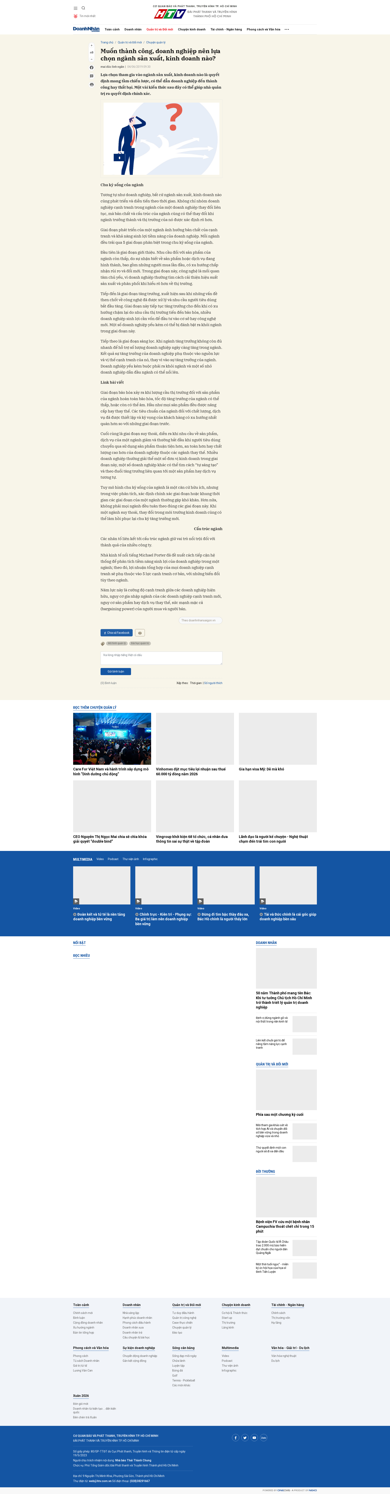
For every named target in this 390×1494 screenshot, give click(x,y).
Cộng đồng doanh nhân (88, 1322)
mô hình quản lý (117, 643)
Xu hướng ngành (83, 1327)
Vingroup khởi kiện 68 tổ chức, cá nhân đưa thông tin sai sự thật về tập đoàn (192, 839)
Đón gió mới (80, 1403)
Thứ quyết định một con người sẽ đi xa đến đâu (271, 1149)
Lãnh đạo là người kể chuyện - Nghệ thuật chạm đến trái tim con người (273, 839)
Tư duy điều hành (183, 1313)
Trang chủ (107, 42)
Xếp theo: (182, 683)
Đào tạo (177, 1332)
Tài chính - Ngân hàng (226, 29)
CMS (283, 1490)
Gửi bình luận (116, 671)
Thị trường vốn (280, 1317)
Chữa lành (178, 1360)
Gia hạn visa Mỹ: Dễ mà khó (261, 769)
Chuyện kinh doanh (192, 29)
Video (100, 859)
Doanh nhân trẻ (132, 1332)
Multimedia (82, 859)
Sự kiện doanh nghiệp (139, 1348)
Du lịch (275, 1360)
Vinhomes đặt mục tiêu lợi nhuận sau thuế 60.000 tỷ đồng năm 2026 (191, 771)
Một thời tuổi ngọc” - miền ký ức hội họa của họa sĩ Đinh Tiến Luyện (272, 1268)
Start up (227, 1317)
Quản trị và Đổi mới (159, 29)
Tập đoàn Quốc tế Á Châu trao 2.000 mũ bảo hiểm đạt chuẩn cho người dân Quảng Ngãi (272, 1247)
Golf (175, 1375)
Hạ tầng (276, 1322)
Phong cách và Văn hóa (263, 29)
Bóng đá (177, 1370)
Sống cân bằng (183, 1348)
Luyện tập (178, 1365)
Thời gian (196, 683)
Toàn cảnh (112, 29)
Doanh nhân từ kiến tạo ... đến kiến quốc (94, 1410)
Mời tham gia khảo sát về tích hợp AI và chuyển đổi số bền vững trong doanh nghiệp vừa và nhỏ (272, 1130)
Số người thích (213, 683)
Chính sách (278, 1313)
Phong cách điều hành (137, 1322)
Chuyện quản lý (156, 42)
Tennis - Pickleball (183, 1380)
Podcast (113, 859)
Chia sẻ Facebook (118, 632)
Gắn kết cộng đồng (134, 1360)
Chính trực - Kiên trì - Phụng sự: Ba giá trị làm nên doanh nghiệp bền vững (163, 919)
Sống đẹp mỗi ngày (184, 1356)
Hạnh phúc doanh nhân (137, 1317)
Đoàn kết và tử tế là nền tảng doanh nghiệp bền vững (99, 916)
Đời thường (265, 1171)
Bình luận (79, 1317)
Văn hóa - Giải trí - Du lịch (290, 1348)
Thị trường (228, 1322)
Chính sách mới (83, 1313)
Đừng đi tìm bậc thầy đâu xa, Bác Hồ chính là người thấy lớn (223, 916)
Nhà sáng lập (131, 1313)
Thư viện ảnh (130, 859)
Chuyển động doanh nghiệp (140, 1356)
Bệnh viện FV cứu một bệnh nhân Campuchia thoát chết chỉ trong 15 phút (285, 1226)
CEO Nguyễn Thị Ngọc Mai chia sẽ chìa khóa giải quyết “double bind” (110, 839)
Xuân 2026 (81, 1396)
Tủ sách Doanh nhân (86, 1360)
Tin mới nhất (87, 16)
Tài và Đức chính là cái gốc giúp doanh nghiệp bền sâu (288, 916)
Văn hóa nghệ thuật (283, 1356)
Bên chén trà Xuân (85, 1417)
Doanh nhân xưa (133, 1327)
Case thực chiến (182, 1322)
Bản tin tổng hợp (83, 1332)
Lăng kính (228, 1327)
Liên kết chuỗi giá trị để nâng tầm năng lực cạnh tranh (271, 1044)
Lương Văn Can (83, 1370)
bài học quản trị (140, 643)
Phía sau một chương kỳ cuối (279, 1114)
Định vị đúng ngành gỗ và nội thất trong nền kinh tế (272, 1019)
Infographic (150, 859)
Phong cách (80, 1356)
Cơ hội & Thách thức (234, 1313)
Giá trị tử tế (80, 1365)
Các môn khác (181, 1385)
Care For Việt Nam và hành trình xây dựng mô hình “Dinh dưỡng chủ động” (111, 771)
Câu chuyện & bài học (136, 1337)
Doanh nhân (133, 29)
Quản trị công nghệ (184, 1317)
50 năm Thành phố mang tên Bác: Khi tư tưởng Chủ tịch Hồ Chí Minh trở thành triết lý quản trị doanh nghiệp (284, 1000)
